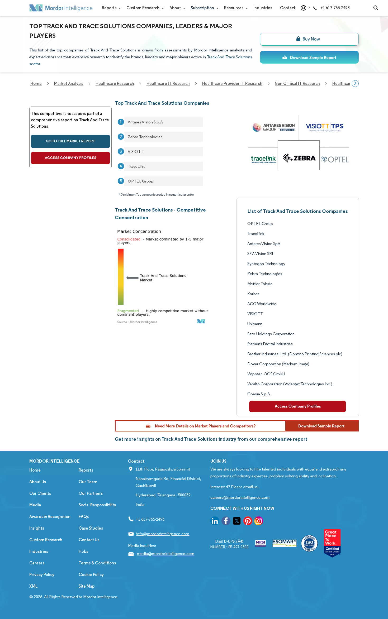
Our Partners (91, 493)
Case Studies (91, 528)
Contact (287, 7)
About (175, 7)
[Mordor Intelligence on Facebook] (225, 521)
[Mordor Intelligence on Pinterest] (247, 521)
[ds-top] (309, 57)
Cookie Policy (91, 574)
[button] (237, 425)
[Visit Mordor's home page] (61, 8)
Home (35, 470)
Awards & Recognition (49, 516)
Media (35, 504)
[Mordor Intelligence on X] (236, 521)
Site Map (86, 586)
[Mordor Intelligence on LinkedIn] (214, 521)
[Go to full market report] (70, 141)
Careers (36, 562)
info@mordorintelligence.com (162, 533)
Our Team (88, 481)
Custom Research (143, 7)
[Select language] (304, 8)
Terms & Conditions (97, 562)
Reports (109, 7)
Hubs (83, 551)
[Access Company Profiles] (297, 406)
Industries (262, 7)
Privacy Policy (41, 574)
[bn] (309, 39)
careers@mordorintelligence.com (239, 497)
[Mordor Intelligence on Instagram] (258, 521)
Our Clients (40, 493)
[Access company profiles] (70, 158)
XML (33, 586)
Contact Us (89, 539)
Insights (36, 528)
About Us (37, 481)
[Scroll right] (355, 83)
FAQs (84, 516)
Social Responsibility (97, 504)
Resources (234, 7)
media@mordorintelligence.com (165, 553)
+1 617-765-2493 (334, 7)
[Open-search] (376, 8)
